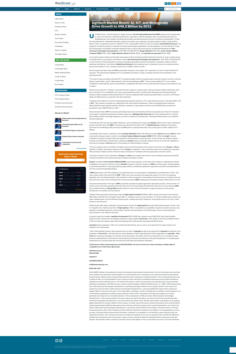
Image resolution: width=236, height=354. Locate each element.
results (125, 114)
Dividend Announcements (64, 107)
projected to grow (157, 64)
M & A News (59, 84)
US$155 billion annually (164, 105)
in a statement (135, 149)
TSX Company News (62, 99)
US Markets (59, 46)
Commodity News (61, 69)
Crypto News (59, 80)
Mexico (159, 123)
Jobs (144, 339)
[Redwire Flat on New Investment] (58, 138)
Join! (178, 3)
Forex (127, 9)
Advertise (123, 339)
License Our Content (134, 339)
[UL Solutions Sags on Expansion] (58, 132)
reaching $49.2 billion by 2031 (139, 44)
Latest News (59, 19)
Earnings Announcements (63, 103)
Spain (145, 123)
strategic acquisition (120, 219)
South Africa (102, 125)
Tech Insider (59, 38)
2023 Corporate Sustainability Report (104, 169)
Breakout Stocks (60, 34)
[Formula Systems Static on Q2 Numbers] (58, 126)
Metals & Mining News (62, 73)
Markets (77, 9)
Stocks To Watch (61, 50)
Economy (117, 9)
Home (58, 9)
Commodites (59, 65)
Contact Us (114, 339)
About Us (105, 339)
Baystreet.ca (69, 346)
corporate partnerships (119, 112)
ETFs (56, 30)
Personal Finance (102, 9)
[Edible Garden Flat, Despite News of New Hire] (58, 120)
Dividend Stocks (60, 27)
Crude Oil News (60, 76)
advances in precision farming (115, 46)
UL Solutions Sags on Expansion (73, 130)
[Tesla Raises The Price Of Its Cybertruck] (58, 144)
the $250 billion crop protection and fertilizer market (109, 59)
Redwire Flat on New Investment (73, 136)
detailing (176, 164)
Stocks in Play (60, 23)
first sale (137, 125)
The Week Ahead (61, 54)
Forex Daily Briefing (61, 42)
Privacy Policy (161, 339)
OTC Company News (62, 95)
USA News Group (100, 34)
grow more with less (104, 37)
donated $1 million (98, 188)
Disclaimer (151, 339)
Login (173, 3)
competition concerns (96, 138)
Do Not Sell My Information (174, 339)
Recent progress (94, 70)
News (67, 9)
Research (88, 9)
